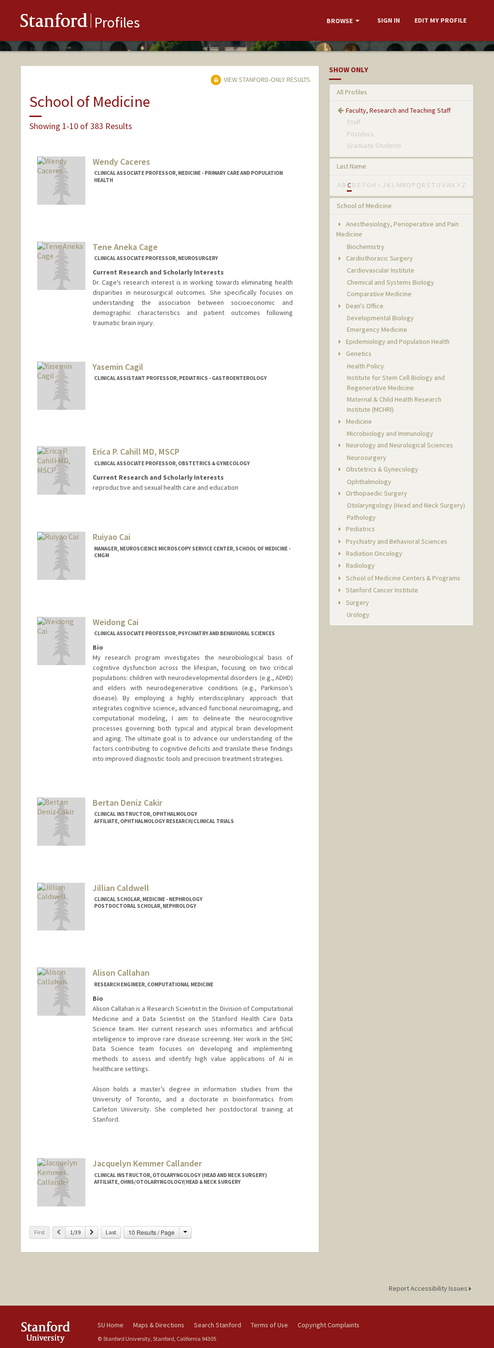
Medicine (358, 421)
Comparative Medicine (379, 293)
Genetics (357, 353)
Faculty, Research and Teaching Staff (398, 110)
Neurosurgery (366, 457)
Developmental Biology (380, 318)
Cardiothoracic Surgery (378, 258)
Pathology (361, 517)
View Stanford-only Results (266, 79)
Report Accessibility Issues (429, 1288)
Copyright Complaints (328, 1325)
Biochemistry (365, 246)
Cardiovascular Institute (380, 270)
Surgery (356, 602)
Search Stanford (217, 1325)
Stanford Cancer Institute (381, 590)
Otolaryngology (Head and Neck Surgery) (406, 505)
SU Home (110, 1325)
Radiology (359, 565)
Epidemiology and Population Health (397, 341)
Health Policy (365, 366)
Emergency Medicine (377, 329)
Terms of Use (269, 1325)
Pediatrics (359, 528)
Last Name (351, 166)
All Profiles (352, 92)
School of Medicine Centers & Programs (402, 578)
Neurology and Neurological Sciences (398, 445)
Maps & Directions (158, 1325)
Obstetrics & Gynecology (381, 469)
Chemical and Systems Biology (390, 282)
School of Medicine (364, 205)
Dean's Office (364, 305)
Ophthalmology (369, 481)
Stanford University (54, 1332)
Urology (358, 614)
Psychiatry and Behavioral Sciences (395, 541)
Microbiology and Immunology (390, 433)
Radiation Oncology (373, 553)
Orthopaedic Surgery (375, 493)
